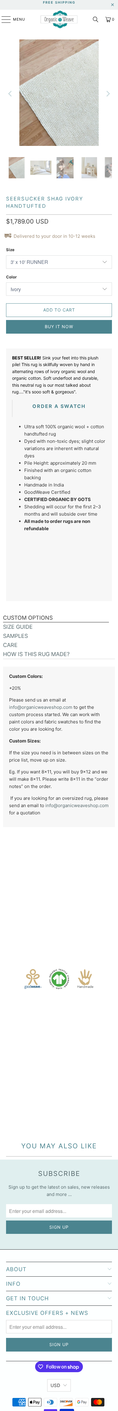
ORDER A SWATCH (59, 406)
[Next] (107, 93)
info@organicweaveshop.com (40, 707)
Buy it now (59, 326)
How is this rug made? (36, 654)
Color (11, 276)
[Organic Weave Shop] (59, 19)
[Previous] (10, 93)
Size (10, 249)
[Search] (95, 19)
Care (10, 645)
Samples (15, 636)
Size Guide (18, 627)
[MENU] (3, 19)
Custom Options (28, 618)
